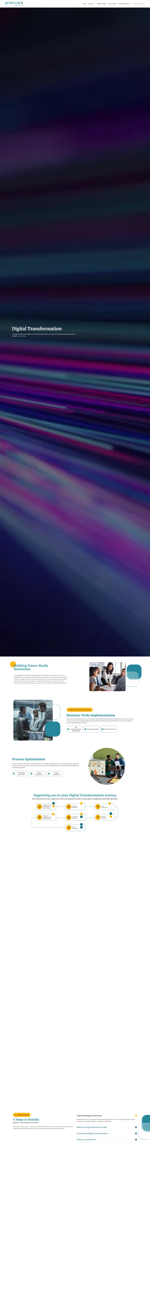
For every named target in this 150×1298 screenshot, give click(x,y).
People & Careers (101, 3)
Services (90, 3)
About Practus (112, 3)
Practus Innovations (124, 3)
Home (84, 3)
